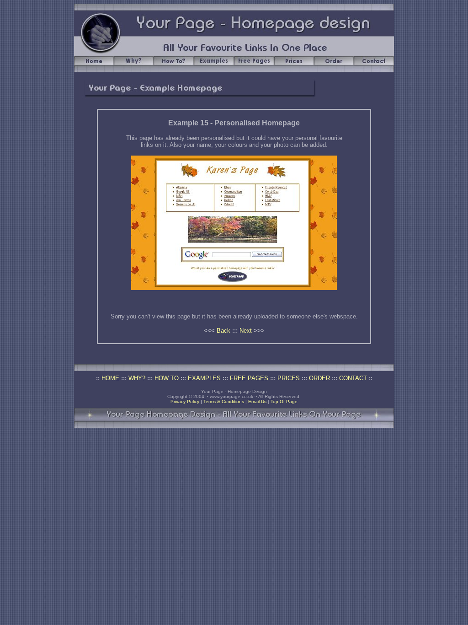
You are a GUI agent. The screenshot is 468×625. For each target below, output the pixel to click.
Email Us (257, 401)
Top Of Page (284, 401)
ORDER (319, 378)
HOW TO (166, 378)
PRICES (288, 378)
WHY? (136, 378)
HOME (110, 378)
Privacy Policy (184, 401)
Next (245, 330)
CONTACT (353, 378)
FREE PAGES (249, 378)
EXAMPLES (204, 378)
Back (223, 330)
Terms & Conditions (223, 401)
